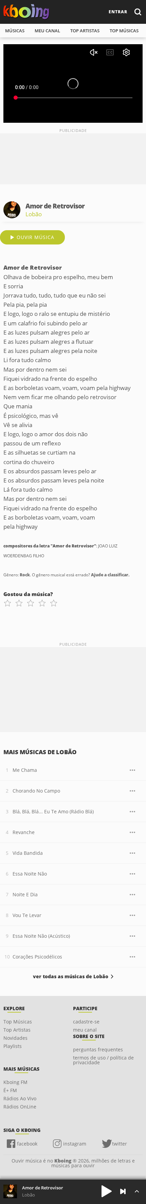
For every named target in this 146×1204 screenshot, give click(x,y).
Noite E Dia (25, 894)
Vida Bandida (28, 853)
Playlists (12, 1046)
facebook (27, 1143)
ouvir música (35, 237)
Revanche (24, 832)
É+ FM (10, 1090)
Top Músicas (17, 1021)
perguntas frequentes (98, 1049)
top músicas (124, 31)
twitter (119, 1143)
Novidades (15, 1038)
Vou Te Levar (27, 915)
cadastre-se (86, 1021)
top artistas (84, 31)
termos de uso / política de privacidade (103, 1060)
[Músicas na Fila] (137, 1191)
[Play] (107, 1191)
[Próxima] (123, 1191)
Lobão (33, 214)
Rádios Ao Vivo (19, 1098)
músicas (14, 31)
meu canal (47, 31)
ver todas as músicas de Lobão (70, 976)
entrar (118, 12)
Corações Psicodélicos (37, 956)
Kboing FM (15, 1082)
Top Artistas (17, 1030)
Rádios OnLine (19, 1106)
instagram (74, 1143)
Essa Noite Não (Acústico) (41, 936)
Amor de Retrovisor (42, 1188)
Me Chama (25, 770)
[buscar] (137, 12)
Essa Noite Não (30, 873)
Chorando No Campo (36, 790)
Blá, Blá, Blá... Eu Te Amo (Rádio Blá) (53, 811)
